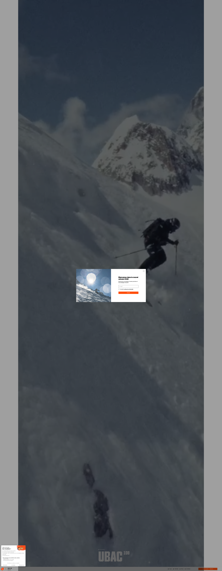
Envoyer (128, 292)
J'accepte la (126, 289)
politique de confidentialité (128, 289)
